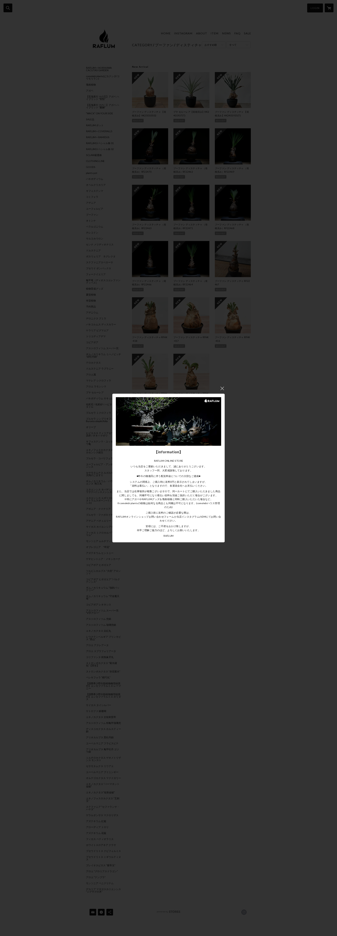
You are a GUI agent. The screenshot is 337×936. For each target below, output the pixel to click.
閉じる (222, 388)
